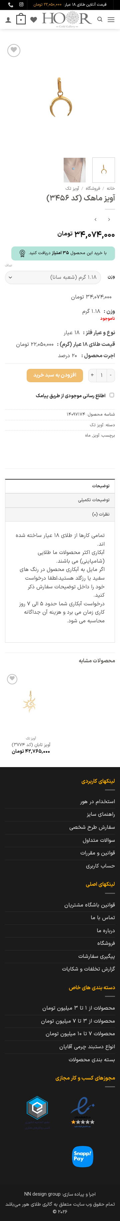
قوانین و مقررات (97, 853)
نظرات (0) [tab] (101, 514)
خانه (111, 188)
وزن (111, 276)
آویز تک (72, 188)
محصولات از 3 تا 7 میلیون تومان (78, 1021)
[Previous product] (95, 220)
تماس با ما (103, 918)
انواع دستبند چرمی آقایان (87, 1047)
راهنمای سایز (101, 814)
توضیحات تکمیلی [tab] (94, 500)
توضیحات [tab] (101, 486)
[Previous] (104, 97)
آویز (96, 435)
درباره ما (106, 931)
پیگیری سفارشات (96, 957)
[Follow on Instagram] (21, 4)
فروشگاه (93, 188)
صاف (8, 265)
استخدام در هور (97, 802)
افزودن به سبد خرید (54, 375)
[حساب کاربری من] (8, 19)
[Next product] (109, 220)
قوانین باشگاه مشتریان (89, 905)
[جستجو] (99, 19)
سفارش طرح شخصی (92, 827)
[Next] (11, 97)
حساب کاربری (100, 866)
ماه (88, 435)
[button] (111, 19)
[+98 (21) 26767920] (9, 5)
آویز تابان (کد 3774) (31, 745)
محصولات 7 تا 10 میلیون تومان (80, 1034)
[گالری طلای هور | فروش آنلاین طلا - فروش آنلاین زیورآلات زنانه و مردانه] (67, 19)
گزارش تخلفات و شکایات (88, 969)
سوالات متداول (99, 840)
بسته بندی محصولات (92, 1060)
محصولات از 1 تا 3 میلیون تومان (78, 1008)
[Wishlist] (33, 19)
